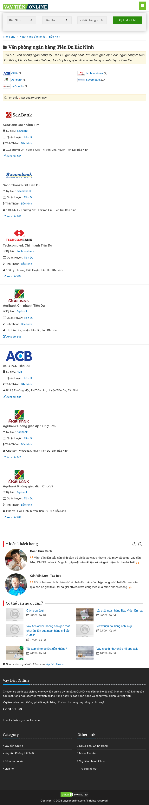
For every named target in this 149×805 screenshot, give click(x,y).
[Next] (139, 545)
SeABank (17, 86)
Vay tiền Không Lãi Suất (19, 753)
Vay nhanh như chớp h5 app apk (117, 648)
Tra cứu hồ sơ (87, 768)
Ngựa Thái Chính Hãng (93, 745)
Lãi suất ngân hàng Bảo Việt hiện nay (119, 610)
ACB (14, 73)
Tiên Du (28, 137)
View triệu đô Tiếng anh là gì (114, 626)
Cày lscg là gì (35, 610)
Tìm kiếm (129, 20)
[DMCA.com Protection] (74, 794)
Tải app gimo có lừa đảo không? (46, 648)
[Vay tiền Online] (64, 5)
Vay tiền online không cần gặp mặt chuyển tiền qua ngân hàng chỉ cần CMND (48, 630)
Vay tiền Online (55, 664)
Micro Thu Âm (87, 753)
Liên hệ (9, 768)
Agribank (16, 79)
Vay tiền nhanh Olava (92, 761)
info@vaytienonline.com (26, 720)
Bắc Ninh (26, 143)
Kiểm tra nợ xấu (14, 761)
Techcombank (94, 73)
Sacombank (92, 79)
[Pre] (135, 545)
